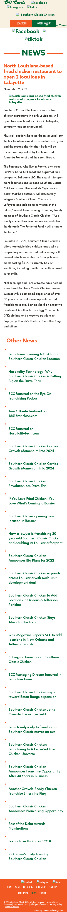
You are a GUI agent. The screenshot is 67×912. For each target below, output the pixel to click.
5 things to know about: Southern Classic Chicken (34, 659)
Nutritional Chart (21, 904)
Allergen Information (39, 904)
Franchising (22, 893)
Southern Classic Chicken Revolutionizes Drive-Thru (28, 483)
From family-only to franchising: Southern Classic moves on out (33, 729)
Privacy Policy (56, 904)
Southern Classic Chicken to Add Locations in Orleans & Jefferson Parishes (33, 600)
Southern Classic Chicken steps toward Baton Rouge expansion (32, 694)
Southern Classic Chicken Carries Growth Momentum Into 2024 (33, 448)
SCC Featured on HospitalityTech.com (24, 431)
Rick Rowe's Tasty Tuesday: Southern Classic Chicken (29, 856)
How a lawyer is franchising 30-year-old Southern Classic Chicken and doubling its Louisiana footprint (35, 538)
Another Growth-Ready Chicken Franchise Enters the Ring (33, 791)
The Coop (8, 904)
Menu (17, 887)
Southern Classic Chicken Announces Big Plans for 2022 (31, 558)
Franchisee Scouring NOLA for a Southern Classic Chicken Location (34, 356)
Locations (28, 887)
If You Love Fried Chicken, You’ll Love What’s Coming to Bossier (33, 501)
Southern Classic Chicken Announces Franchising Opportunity (36, 808)
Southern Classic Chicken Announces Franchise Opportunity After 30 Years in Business (34, 771)
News (33, 893)
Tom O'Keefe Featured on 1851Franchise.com (28, 413)
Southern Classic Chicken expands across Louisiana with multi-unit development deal (34, 578)
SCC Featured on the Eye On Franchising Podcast (30, 396)
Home (9, 887)
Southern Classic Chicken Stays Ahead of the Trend (32, 619)
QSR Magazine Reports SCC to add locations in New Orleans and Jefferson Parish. (35, 639)
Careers (53, 887)
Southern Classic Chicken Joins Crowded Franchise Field (32, 711)
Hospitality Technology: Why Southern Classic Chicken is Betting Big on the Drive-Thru (35, 376)
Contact (43, 893)
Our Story (41, 887)
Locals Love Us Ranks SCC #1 (31, 841)
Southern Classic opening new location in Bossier (31, 518)
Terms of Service (12, 906)
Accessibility (52, 902)
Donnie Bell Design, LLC (53, 910)
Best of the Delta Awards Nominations (27, 826)
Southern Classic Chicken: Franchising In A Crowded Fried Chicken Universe (32, 749)
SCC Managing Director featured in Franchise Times (35, 676)
